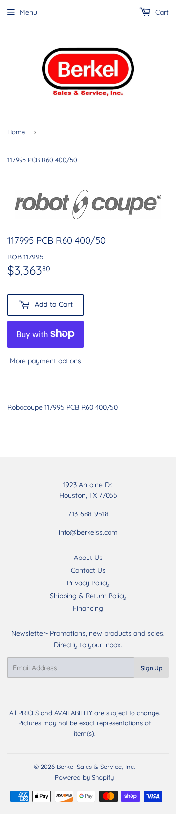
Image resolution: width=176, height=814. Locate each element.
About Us (88, 557)
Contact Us (88, 570)
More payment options (45, 360)
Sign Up (151, 668)
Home (16, 132)
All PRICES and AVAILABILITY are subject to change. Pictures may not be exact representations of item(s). (84, 723)
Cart (161, 12)
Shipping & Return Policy (88, 595)
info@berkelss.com (88, 532)
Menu (28, 12)
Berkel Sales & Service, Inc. (96, 766)
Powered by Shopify (84, 777)
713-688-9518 (88, 514)
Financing (88, 608)
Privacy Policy (88, 583)
